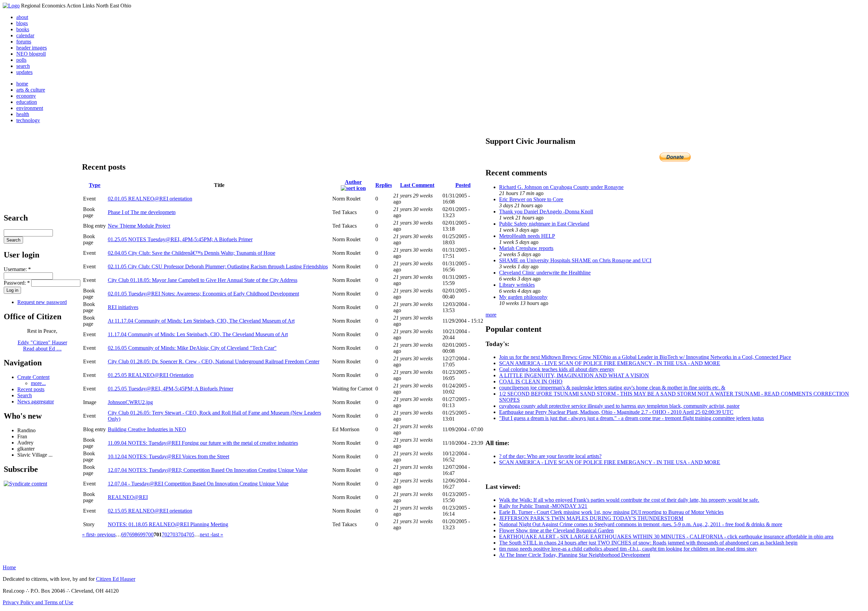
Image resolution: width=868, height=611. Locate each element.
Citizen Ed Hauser (115, 579)
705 (190, 534)
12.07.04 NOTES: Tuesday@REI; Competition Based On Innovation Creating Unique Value (208, 470)
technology (28, 120)
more (491, 315)
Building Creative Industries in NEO (147, 429)
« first (88, 534)
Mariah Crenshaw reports (526, 248)
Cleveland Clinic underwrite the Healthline (545, 272)
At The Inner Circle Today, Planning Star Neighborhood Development (574, 555)
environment (29, 108)
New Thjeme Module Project (139, 226)
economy (26, 96)
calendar (25, 35)
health (22, 114)
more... (38, 383)
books (22, 29)
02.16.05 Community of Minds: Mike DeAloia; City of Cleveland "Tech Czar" (192, 348)
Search (24, 395)
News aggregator (35, 401)
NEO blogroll (31, 54)
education (26, 102)
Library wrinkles (517, 285)
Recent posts (30, 389)
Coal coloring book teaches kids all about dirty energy (556, 369)
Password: (17, 283)
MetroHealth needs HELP (527, 236)
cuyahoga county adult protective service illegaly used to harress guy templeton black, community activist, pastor (619, 406)
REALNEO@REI (128, 497)
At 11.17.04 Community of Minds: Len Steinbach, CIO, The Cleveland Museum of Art (201, 321)
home (22, 84)
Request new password (42, 302)
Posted (463, 185)
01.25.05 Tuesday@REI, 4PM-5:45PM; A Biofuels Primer (170, 389)
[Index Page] (11, 5)
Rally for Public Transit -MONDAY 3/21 (543, 506)
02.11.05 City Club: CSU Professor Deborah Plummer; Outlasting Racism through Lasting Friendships (218, 266)
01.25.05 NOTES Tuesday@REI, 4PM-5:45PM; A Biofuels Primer (180, 239)
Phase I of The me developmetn (142, 212)
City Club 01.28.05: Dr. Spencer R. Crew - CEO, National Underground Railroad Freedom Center (213, 361)
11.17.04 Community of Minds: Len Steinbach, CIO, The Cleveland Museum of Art (198, 334)
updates (24, 72)
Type (94, 185)
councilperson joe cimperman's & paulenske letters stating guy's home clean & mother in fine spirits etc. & (612, 387)
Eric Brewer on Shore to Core (531, 199)
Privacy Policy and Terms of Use (38, 602)
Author (353, 182)
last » (217, 534)
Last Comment (417, 185)
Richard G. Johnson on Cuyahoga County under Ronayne (561, 187)
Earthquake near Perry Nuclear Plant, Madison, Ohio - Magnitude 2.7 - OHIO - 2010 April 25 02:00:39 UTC (616, 412)
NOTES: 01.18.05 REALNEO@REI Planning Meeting (168, 524)
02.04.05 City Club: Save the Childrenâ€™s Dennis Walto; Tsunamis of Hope (191, 253)
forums (23, 41)
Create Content (33, 377)
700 (149, 534)
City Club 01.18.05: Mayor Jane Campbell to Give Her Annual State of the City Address (202, 280)
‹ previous (105, 534)
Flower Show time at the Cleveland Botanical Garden (556, 530)
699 (141, 534)
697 (125, 534)
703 (174, 534)
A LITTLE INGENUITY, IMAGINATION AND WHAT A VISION (574, 375)
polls (21, 60)
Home (9, 567)
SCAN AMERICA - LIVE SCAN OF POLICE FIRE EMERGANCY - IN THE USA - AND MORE (609, 363)
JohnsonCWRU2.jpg (130, 402)
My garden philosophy (523, 297)
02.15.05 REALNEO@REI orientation (150, 511)
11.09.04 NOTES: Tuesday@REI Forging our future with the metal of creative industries (203, 443)
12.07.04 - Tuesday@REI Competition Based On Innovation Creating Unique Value (198, 483)
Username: (17, 269)
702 (166, 534)
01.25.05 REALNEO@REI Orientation (151, 375)
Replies (383, 185)
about (22, 17)
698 (133, 534)
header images (31, 48)
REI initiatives (123, 307)
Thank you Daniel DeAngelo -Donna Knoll (546, 211)
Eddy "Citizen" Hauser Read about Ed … (42, 345)
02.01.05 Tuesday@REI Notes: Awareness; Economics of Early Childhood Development (203, 294)
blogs (22, 23)
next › (206, 534)
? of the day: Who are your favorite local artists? (550, 456)
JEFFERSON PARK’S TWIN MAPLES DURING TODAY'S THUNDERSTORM (591, 518)
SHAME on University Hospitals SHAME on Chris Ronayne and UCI (575, 260)
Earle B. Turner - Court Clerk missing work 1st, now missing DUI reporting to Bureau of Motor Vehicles (611, 512)
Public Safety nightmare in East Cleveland (544, 224)
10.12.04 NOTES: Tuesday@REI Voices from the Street (168, 456)
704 (182, 534)
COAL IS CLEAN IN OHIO (531, 381)
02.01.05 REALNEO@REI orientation (150, 199)
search (23, 66)
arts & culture (30, 90)
